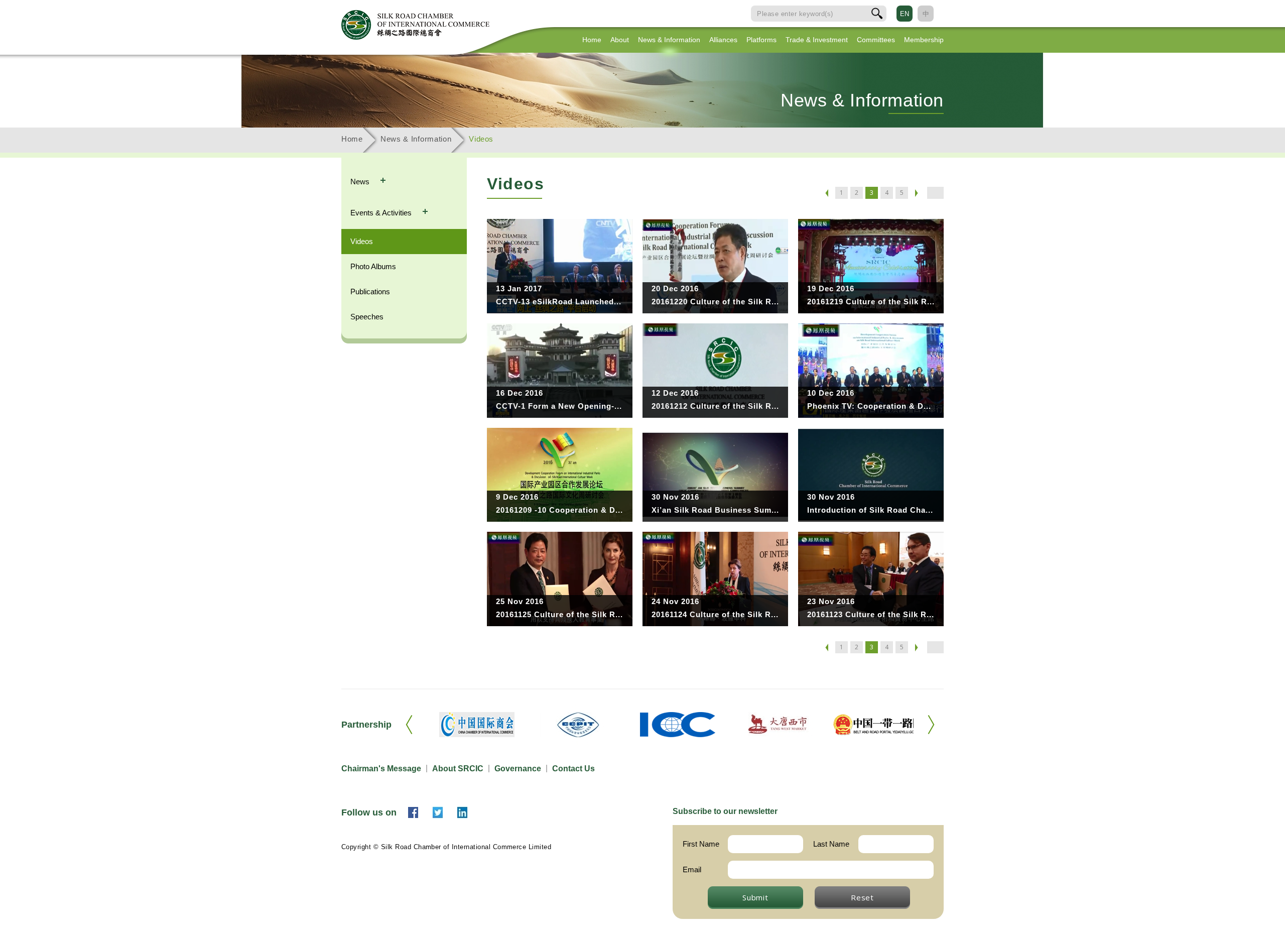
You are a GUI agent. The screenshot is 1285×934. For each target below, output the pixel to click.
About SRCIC (457, 768)
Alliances (723, 40)
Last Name (831, 844)
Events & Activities (382, 212)
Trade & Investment (817, 40)
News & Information (669, 40)
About (619, 40)
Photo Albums (373, 266)
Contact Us (573, 768)
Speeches (366, 316)
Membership (924, 40)
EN (904, 14)
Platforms (761, 40)
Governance (517, 768)
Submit (755, 897)
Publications (370, 291)
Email (692, 869)
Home (591, 40)
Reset (862, 897)
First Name (701, 844)
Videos (361, 241)
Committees (876, 40)
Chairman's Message (381, 768)
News (360, 181)
